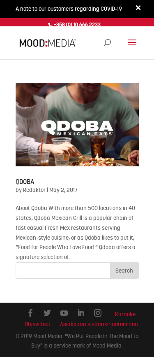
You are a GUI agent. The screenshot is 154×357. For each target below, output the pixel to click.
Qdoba (25, 181)
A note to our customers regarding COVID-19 (69, 8)
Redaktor (34, 190)
